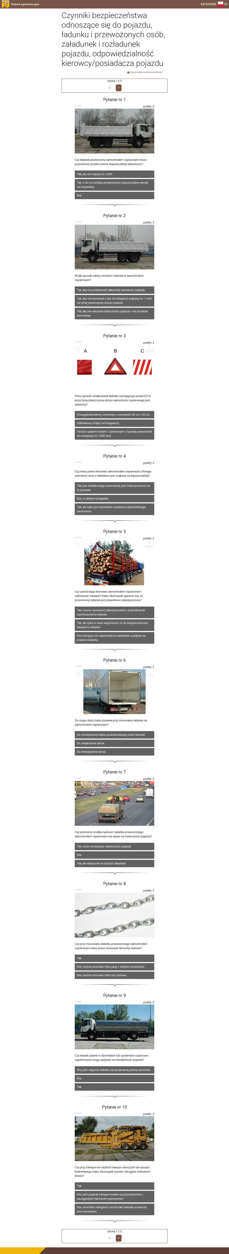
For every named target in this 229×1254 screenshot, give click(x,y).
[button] (114, 174)
